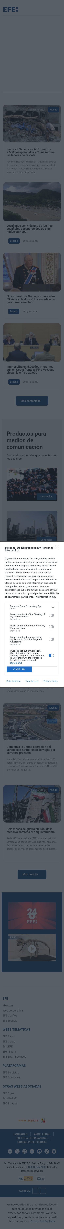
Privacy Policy (50, 681)
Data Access (32, 681)
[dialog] (32, 614)
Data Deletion (13, 681)
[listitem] (32, 607)
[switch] (51, 615)
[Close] (57, 548)
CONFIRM (19, 669)
